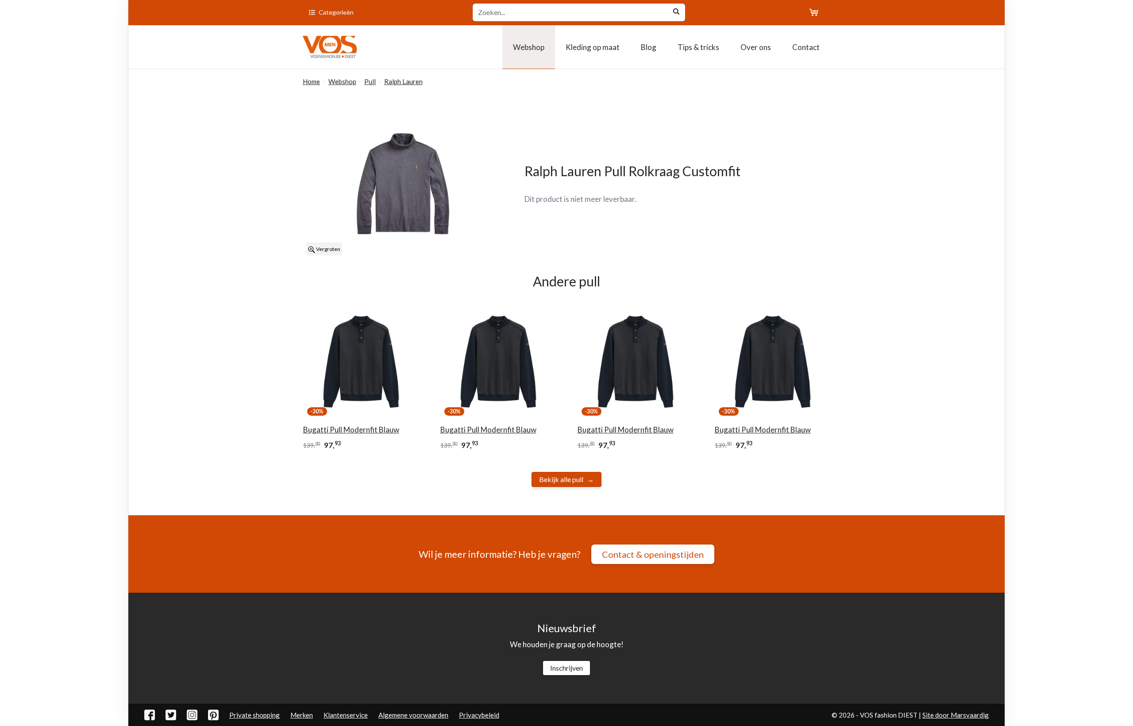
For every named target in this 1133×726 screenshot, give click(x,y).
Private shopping (254, 715)
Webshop (528, 47)
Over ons (755, 47)
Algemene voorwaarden (413, 715)
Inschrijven (566, 668)
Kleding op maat (593, 47)
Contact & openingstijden (653, 554)
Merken (301, 715)
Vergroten (327, 249)
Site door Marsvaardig (955, 715)
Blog (648, 47)
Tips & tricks (698, 47)
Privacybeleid (479, 715)
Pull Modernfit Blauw (351, 429)
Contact (806, 47)
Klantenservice (346, 715)
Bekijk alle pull (561, 479)
